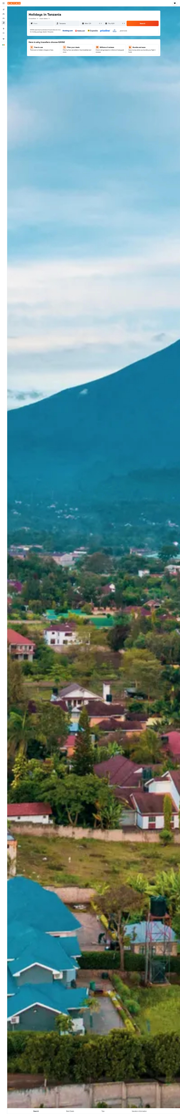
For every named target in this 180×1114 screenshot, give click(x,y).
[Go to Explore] (3, 29)
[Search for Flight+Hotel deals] (3, 23)
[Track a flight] (3, 33)
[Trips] (3, 39)
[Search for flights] (3, 9)
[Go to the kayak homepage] (14, 3)
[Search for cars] (3, 18)
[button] (3, 3)
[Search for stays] (3, 14)
